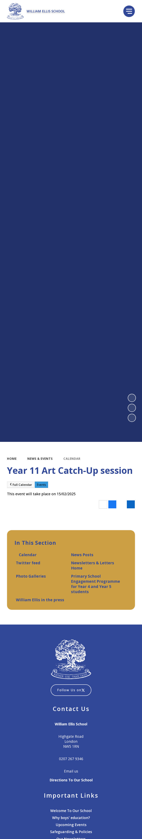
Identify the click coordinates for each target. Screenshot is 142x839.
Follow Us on (69, 690)
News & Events (40, 459)
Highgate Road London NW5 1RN (71, 741)
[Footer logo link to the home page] (71, 659)
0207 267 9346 (71, 758)
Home (12, 459)
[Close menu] (129, 11)
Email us (71, 771)
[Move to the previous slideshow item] (132, 398)
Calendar (71, 459)
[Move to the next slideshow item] (132, 408)
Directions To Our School (71, 779)
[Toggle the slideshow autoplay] (132, 418)
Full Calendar (22, 485)
